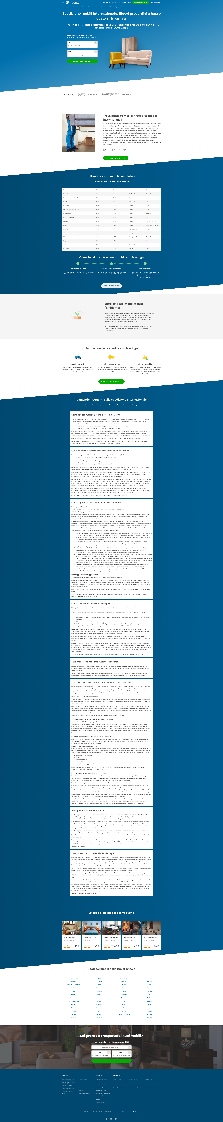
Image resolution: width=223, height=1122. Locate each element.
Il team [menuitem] (80, 1085)
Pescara (124, 994)
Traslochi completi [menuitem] (149, 1085)
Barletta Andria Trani (73, 984)
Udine (149, 1004)
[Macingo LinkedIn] (116, 1118)
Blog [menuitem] (80, 1087)
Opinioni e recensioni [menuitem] (84, 1093)
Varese (149, 1008)
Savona (149, 984)
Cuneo (74, 1011)
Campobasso (74, 998)
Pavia (124, 991)
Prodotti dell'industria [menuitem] (134, 1085)
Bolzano (73, 994)
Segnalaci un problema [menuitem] (101, 1079)
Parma (124, 988)
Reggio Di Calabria (124, 1014)
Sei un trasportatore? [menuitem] (119, 2)
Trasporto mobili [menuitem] (117, 1082)
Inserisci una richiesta (140, 2)
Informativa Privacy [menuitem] (101, 1087)
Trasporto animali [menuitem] (133, 1087)
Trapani (149, 1001)
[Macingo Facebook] (106, 1118)
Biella (73, 991)
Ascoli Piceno (74, 978)
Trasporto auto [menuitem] (117, 1079)
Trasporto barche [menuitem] (149, 1082)
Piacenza (124, 998)
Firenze (73, 1017)
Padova (124, 984)
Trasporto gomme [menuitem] (149, 1087)
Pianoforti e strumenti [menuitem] (118, 1087)
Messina (98, 1004)
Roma (149, 978)
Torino (149, 998)
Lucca (99, 1001)
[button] (63, 2)
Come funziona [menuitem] (106, 2)
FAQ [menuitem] (129, 2)
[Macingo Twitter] (111, 1118)
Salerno (149, 981)
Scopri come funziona (111, 286)
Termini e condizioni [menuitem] (101, 1085)
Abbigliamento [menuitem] (148, 1079)
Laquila (99, 994)
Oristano (124, 981)
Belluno (73, 988)
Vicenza (149, 1017)
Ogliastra (99, 1017)
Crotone (73, 1008)
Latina (99, 998)
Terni (149, 994)
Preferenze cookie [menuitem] (101, 1102)
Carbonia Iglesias (73, 1001)
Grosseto (99, 988)
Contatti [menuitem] (81, 1090)
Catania (73, 1004)
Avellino (73, 981)
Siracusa (149, 988)
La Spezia (99, 991)
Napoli (99, 1011)
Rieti (124, 1017)
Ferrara (74, 1014)
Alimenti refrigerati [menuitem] (134, 1082)
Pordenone (124, 1008)
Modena (98, 1008)
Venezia (149, 1011)
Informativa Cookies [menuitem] (101, 1090)
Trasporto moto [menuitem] (133, 1079)
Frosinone (99, 981)
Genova (99, 984)
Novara (99, 1014)
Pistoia (124, 1004)
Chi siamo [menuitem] (81, 1082)
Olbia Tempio (124, 978)
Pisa (124, 1001)
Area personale (155, 2)
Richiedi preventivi (81, 61)
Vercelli (149, 1014)
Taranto (149, 991)
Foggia (99, 978)
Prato (124, 1011)
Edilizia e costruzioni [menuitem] (118, 1085)
